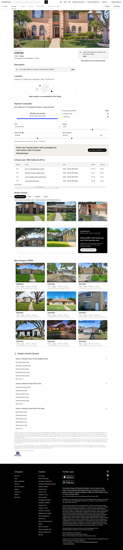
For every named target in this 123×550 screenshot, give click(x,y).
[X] (108, 479)
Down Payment (66, 133)
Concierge (41, 476)
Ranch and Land (43, 526)
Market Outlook (43, 486)
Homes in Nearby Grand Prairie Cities (28, 384)
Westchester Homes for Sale (23, 365)
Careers (16, 489)
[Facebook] (108, 475)
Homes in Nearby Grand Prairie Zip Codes (30, 408)
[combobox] (28, 2)
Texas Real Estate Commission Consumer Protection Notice (78, 529)
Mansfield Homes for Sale (22, 397)
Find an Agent (42, 497)
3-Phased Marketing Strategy (47, 484)
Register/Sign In (116, 2)
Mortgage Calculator (44, 500)
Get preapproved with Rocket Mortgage (93, 60)
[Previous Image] (17, 211)
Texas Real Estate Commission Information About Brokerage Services (80, 528)
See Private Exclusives (88, 250)
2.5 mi (102, 177)
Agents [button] (104, 2)
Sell (69, 2)
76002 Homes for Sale (21, 425)
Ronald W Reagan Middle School (34, 173)
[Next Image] (43, 211)
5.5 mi (102, 181)
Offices (16, 494)
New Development (43, 516)
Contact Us (17, 492)
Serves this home (73, 169)
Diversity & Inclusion (44, 510)
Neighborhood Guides (44, 513)
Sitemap (40, 534)
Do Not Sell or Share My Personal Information (76, 488)
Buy (61, 2)
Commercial (41, 518)
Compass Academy (44, 502)
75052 (37, 58)
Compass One (42, 489)
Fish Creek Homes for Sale (22, 362)
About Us (17, 476)
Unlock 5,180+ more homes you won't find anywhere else (92, 239)
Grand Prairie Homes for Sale (23, 387)
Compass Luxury (43, 494)
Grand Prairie (36, 79)
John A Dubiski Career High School (35, 177)
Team (16, 478)
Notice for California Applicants (78, 492)
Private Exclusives (43, 478)
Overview (13, 6)
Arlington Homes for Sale (22, 394)
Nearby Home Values (53, 6)
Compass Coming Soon (45, 481)
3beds (16, 56)
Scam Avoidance (72, 490)
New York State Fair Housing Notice (72, 532)
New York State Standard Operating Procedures (75, 534)
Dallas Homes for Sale (21, 390)
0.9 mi (102, 169)
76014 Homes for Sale (21, 418)
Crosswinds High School (32, 181)
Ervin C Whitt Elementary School (34, 169)
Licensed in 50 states (68, 543)
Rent (65, 2)
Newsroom (17, 497)
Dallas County (27, 79)
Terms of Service (95, 488)
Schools (31, 6)
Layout (46, 196)
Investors (17, 484)
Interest (64, 124)
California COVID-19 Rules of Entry (98, 492)
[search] (46, 2)
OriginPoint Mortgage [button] (34, 107)
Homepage (17, 79)
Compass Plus (42, 505)
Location (22, 6)
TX (22, 79)
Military (40, 524)
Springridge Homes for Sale (23, 372)
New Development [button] (93, 2)
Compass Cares (43, 508)
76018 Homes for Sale (21, 415)
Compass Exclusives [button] (78, 2)
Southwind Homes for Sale (22, 375)
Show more (19, 379)
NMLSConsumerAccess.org (90, 542)
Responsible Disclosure (84, 490)
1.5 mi (101, 173)
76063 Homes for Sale (21, 412)
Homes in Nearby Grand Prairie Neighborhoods (32, 359)
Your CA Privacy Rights (72, 494)
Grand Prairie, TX (30, 58)
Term (15, 124)
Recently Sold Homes (44, 532)
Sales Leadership (19, 481)
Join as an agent (19, 486)
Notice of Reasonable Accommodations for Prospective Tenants (79, 536)
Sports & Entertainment (45, 521)
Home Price (17, 133)
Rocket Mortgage (48, 107)
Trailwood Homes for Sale (22, 369)
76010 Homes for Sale (21, 422)
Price (29, 196)
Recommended (20, 196)
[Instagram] (108, 471)
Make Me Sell (42, 492)
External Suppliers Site (44, 529)
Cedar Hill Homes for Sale (22, 400)
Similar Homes (40, 6)
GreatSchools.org (40, 187)
